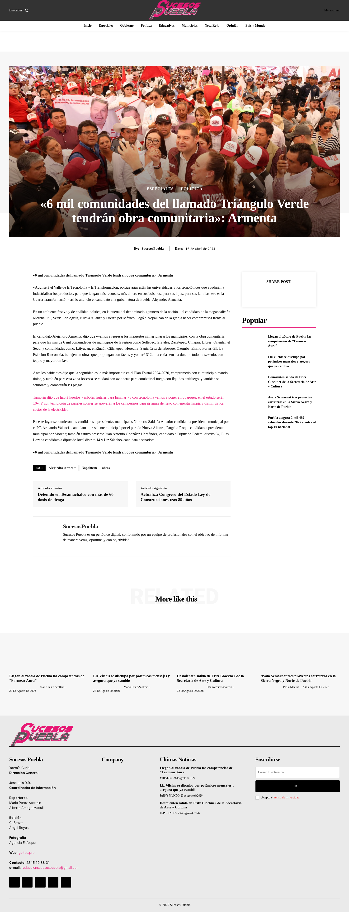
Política (192, 189)
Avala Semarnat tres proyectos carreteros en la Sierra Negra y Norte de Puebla (290, 402)
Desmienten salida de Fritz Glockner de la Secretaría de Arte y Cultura (292, 381)
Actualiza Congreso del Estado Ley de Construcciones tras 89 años (175, 497)
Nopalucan (89, 468)
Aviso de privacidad (287, 797)
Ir (295, 786)
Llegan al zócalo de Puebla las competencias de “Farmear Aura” (289, 341)
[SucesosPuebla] (44, 536)
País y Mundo (169, 795)
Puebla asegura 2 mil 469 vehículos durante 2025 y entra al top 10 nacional (292, 422)
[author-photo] (24, 687)
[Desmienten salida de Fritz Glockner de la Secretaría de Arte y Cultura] (253, 382)
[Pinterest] (278, 293)
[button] (20, 10)
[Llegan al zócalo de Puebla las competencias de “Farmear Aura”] (253, 341)
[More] (301, 293)
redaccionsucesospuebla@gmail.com (50, 867)
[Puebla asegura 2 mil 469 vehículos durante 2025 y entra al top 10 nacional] (253, 422)
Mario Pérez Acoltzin (52, 687)
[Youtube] (66, 882)
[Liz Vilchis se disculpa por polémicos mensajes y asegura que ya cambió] (253, 361)
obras (106, 468)
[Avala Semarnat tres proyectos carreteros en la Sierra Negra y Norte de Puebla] (253, 402)
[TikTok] (40, 882)
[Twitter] (268, 293)
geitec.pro (26, 852)
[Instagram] (27, 882)
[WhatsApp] (64, 547)
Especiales (160, 189)
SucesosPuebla (152, 248)
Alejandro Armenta (62, 468)
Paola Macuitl (291, 687)
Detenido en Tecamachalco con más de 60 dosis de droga (75, 497)
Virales (166, 778)
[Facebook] (257, 293)
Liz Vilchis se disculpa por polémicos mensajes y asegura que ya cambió (289, 361)
